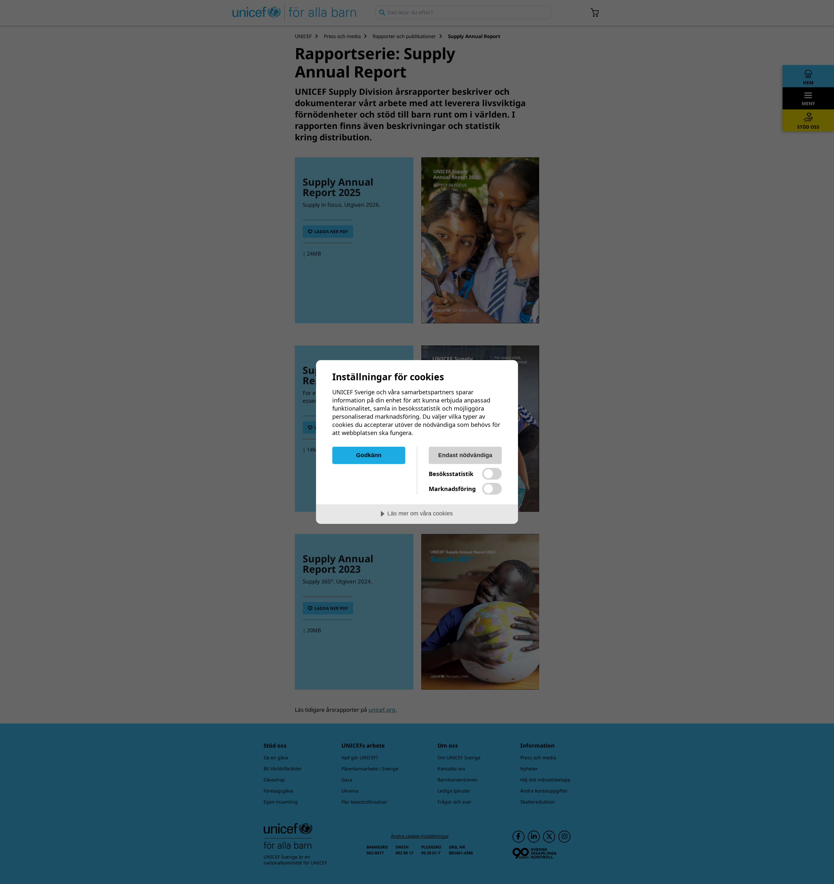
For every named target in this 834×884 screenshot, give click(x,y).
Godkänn (368, 455)
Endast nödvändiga (465, 455)
